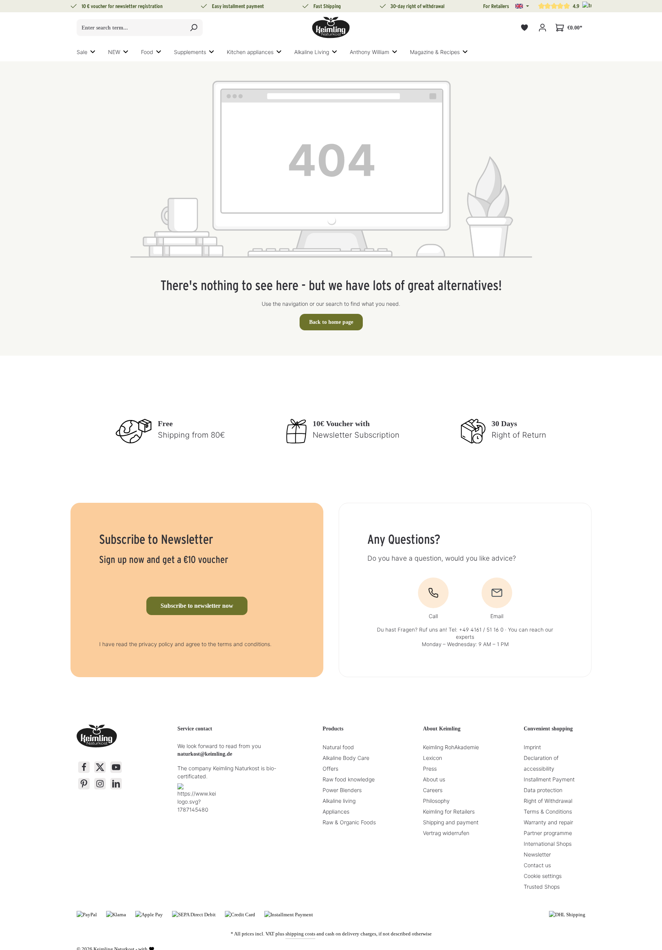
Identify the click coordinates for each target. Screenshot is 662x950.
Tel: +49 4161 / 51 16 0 (476, 630)
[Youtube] (116, 767)
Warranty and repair (548, 822)
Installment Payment (549, 779)
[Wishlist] (524, 28)
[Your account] (542, 28)
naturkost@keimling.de (204, 754)
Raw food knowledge (349, 779)
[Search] (194, 27)
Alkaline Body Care (346, 758)
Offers (330, 768)
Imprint (532, 747)
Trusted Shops (542, 886)
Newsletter (537, 854)
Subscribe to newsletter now (197, 605)
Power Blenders (342, 790)
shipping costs (300, 934)
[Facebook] (84, 767)
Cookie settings (543, 876)
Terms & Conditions (548, 811)
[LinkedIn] (116, 783)
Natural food (338, 747)
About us (434, 779)
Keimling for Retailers (449, 811)
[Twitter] (100, 767)
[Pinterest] (84, 783)
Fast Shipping (327, 6)
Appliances (336, 811)
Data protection (543, 790)
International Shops (548, 843)
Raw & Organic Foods (349, 822)
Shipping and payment (450, 822)
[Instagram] (100, 783)
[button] (522, 6)
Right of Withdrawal (548, 800)
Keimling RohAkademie (451, 747)
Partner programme (548, 833)
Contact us (537, 865)
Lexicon (432, 758)
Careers (432, 790)
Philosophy (436, 800)
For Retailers (496, 6)
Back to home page (331, 322)
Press (430, 768)
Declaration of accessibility (541, 763)
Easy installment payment (238, 6)
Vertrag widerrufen (446, 833)
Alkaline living (339, 800)
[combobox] (131, 27)
